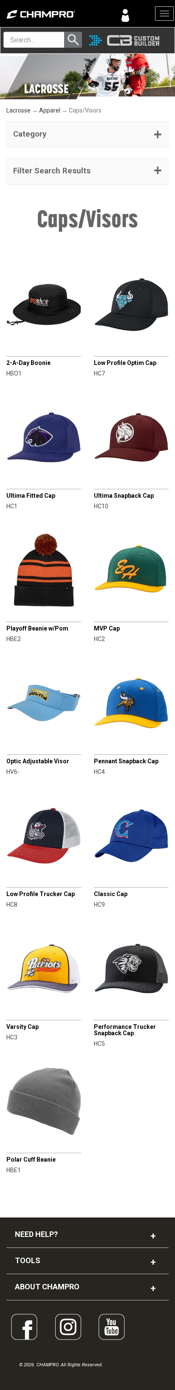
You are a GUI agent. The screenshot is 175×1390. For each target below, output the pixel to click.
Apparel (49, 110)
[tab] (87, 134)
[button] (87, 134)
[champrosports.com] (43, 14)
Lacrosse (18, 110)
